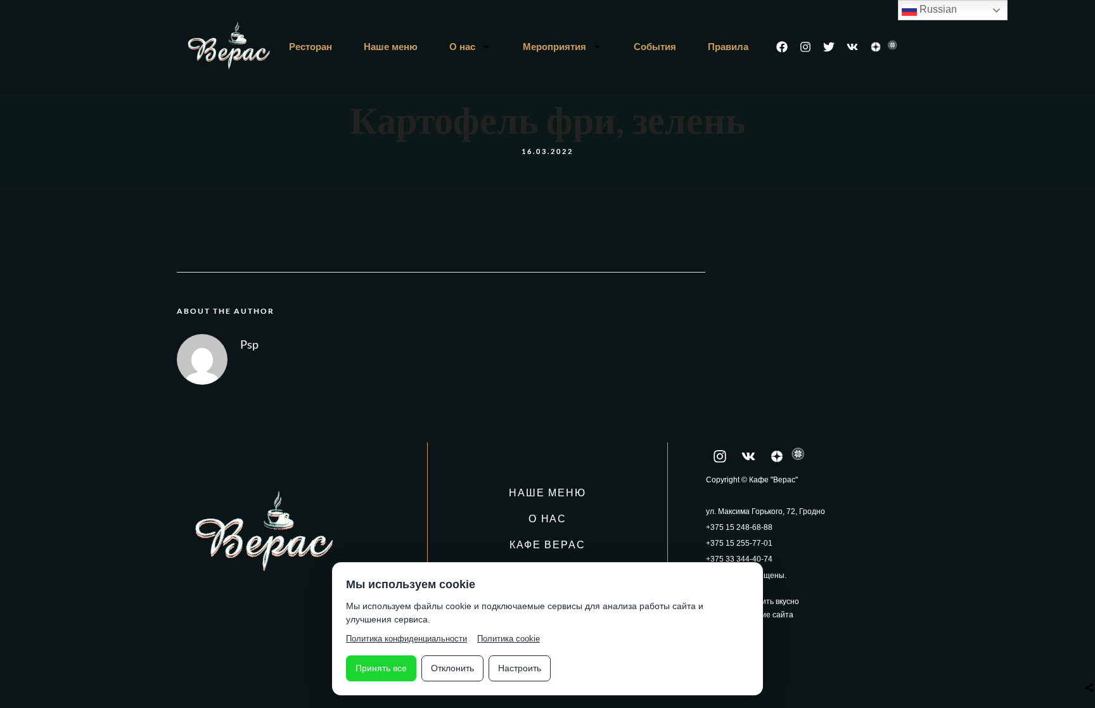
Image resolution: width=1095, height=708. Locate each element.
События (655, 46)
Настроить (519, 668)
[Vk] (852, 46)
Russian (937, 9)
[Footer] (875, 46)
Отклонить (452, 668)
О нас (462, 46)
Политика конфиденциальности (406, 638)
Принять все (381, 668)
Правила (728, 46)
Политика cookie (508, 638)
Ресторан (310, 46)
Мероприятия (554, 46)
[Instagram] (805, 46)
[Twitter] (828, 46)
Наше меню (391, 46)
